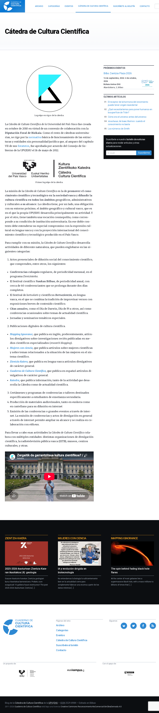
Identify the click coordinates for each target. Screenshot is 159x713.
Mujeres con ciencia (21, 347)
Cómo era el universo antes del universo (127, 117)
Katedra (14, 380)
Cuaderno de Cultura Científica (28, 370)
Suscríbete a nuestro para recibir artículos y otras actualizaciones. (125, 142)
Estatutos (23, 145)
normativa (34, 137)
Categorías (62, 630)
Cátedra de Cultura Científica (71, 640)
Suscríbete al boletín (67, 645)
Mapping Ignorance (21, 334)
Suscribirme (144, 153)
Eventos (60, 635)
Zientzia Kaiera (19, 361)
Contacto (61, 650)
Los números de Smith (119, 128)
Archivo (60, 625)
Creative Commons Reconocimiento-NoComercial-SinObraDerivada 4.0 (91, 707)
